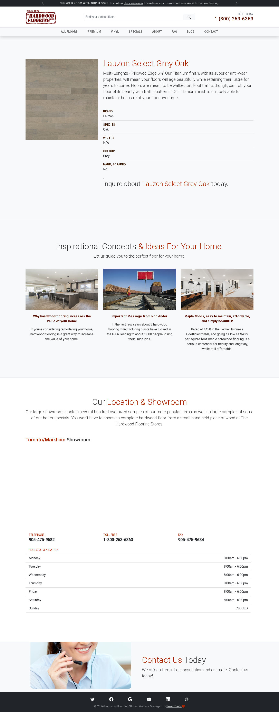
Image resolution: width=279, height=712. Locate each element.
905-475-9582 (42, 539)
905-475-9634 (191, 539)
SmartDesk (174, 706)
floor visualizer (133, 3)
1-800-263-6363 (118, 539)
